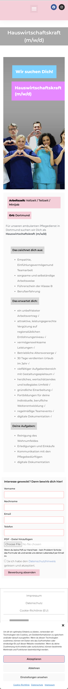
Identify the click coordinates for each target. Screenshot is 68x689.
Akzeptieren (34, 659)
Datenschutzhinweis (42, 561)
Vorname (9, 488)
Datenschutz (37, 685)
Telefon (8, 526)
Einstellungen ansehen (34, 677)
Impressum (50, 685)
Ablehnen (34, 668)
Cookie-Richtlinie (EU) (34, 610)
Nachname (10, 501)
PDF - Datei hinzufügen (18, 539)
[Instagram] (62, 7)
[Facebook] (54, 7)
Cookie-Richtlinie (21, 685)
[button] (63, 625)
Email (7, 513)
